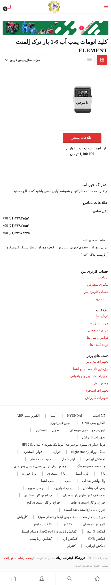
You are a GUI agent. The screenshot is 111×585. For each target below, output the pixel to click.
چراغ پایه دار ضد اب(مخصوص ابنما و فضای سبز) (71, 517)
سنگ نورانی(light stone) (88, 452)
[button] (8, 6)
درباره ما (102, 316)
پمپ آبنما (47, 481)
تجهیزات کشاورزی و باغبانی (89, 376)
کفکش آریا (69, 539)
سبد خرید (101, 299)
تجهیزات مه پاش (96, 361)
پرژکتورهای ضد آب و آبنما (90, 369)
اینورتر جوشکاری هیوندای (87, 430)
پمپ (68, 481)
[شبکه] (102, 60)
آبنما (53, 415)
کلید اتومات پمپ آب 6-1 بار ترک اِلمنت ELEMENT (82, 148)
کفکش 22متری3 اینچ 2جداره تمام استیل (49, 531)
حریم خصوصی (98, 330)
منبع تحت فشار (40, 459)
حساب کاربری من (96, 292)
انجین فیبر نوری (61, 423)
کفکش (67, 524)
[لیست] (89, 60)
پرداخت (103, 277)
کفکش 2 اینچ (43, 524)
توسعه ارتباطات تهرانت (19, 558)
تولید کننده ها (99, 345)
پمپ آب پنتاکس (94, 488)
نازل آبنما (82, 473)
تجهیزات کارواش (96, 398)
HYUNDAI (74, 415)
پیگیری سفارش (97, 284)
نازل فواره (29, 473)
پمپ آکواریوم (63, 488)
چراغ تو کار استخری (38, 495)
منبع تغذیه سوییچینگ (91, 466)
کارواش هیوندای (94, 524)
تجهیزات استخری (96, 390)
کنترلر (71, 546)
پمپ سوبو (35, 488)
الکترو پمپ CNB (93, 423)
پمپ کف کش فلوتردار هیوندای (83, 495)
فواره (57, 452)
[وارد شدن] (42, 578)
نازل (102, 473)
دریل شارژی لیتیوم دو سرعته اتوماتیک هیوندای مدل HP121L (63, 444)
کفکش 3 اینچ (96, 531)
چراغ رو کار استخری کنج (43, 502)
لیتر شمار (68, 459)
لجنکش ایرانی (95, 459)
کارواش (22, 517)
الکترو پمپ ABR (28, 415)
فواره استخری (32, 452)
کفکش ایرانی (95, 546)
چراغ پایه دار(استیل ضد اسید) (84, 510)
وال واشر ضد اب (93, 481)
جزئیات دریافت (98, 323)
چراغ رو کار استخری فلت (88, 502)
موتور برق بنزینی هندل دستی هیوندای (40, 466)
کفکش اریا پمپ (41, 539)
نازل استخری (56, 473)
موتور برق (101, 383)
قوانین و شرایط (97, 337)
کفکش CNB (96, 539)
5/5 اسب (99, 415)
